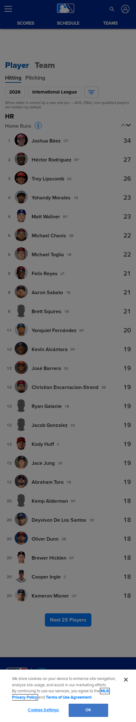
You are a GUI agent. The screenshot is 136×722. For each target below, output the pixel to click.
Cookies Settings (43, 710)
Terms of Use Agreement (68, 697)
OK (88, 710)
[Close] (126, 680)
